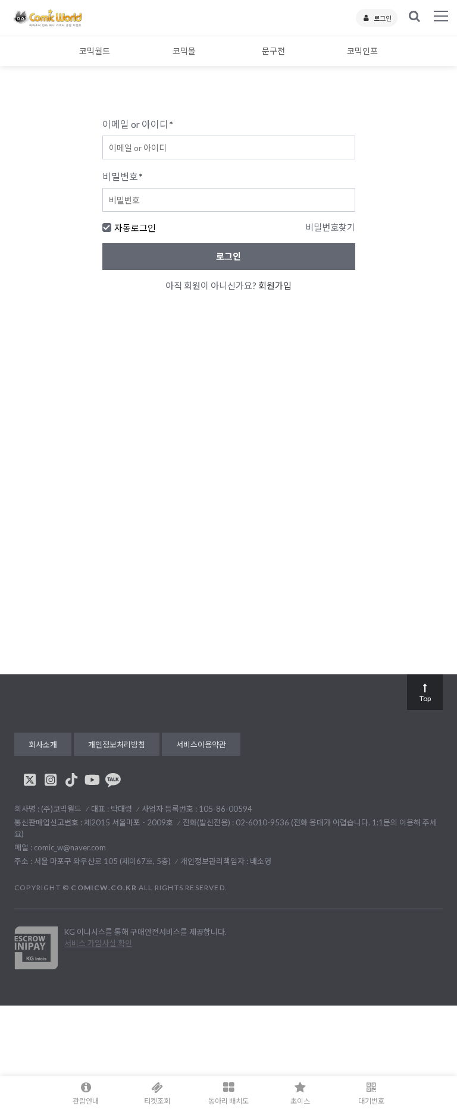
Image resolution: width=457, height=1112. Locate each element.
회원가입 (275, 285)
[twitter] (29, 779)
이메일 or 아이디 (137, 124)
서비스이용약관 (201, 744)
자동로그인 (135, 227)
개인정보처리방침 (116, 744)
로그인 (383, 18)
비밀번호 (122, 176)
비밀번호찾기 (330, 227)
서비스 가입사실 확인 (98, 943)
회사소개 (43, 744)
